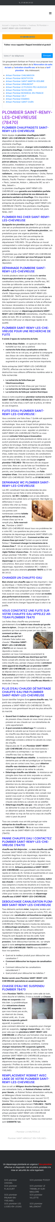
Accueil (5, 25)
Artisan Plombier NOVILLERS (19, 90)
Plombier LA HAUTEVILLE (28, 1132)
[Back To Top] (48, 1215)
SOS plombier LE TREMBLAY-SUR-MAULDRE (37, 1189)
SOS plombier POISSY (40, 1180)
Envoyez (47, 55)
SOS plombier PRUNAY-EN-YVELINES (10, 1197)
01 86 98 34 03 (27, 3)
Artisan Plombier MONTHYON (19, 78)
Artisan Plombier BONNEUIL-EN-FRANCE (24, 93)
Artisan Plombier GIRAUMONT (19, 84)
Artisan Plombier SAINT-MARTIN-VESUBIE (25, 81)
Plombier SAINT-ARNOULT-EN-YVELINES (27, 1138)
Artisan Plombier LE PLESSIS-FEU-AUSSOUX (26, 87)
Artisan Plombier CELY (16, 96)
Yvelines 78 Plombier (37, 25)
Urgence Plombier (18, 25)
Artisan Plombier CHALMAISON (20, 75)
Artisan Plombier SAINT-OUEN (20, 102)
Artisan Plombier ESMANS (17, 99)
